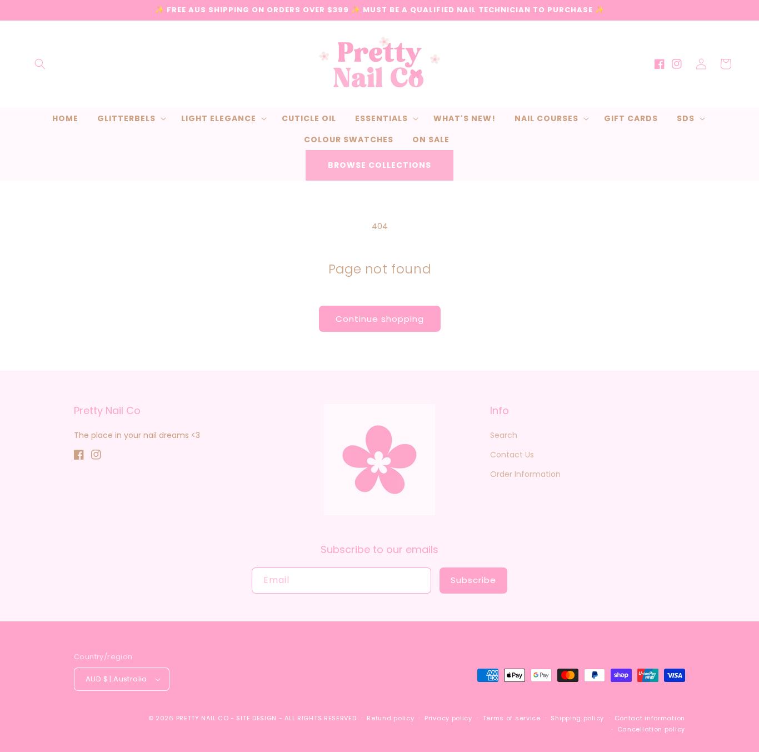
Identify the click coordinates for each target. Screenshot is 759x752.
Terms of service (512, 718)
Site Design (256, 718)
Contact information (650, 718)
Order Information (525, 474)
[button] (40, 64)
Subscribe (473, 580)
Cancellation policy (651, 729)
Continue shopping (380, 319)
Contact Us (512, 454)
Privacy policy (448, 718)
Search (503, 435)
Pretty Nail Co (202, 718)
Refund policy (390, 718)
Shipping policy (577, 718)
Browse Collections (379, 165)
